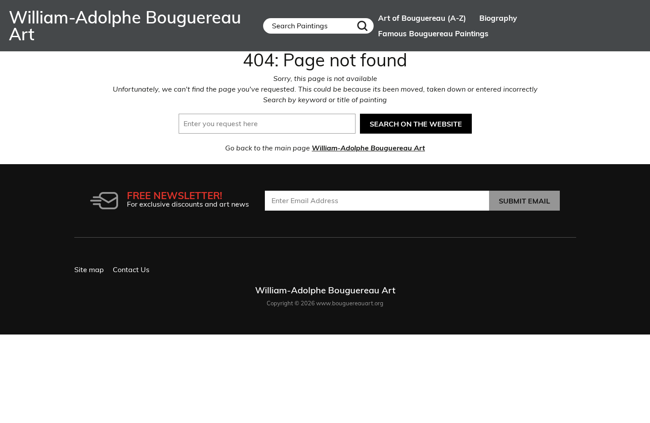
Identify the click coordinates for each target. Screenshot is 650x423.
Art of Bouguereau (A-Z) (422, 18)
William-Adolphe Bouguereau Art (368, 147)
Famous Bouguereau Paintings (433, 33)
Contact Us (131, 269)
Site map (89, 269)
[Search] (362, 26)
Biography (498, 18)
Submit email (524, 200)
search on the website (416, 123)
